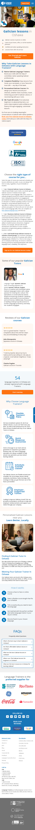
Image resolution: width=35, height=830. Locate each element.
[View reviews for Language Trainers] (17, 823)
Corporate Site (5, 753)
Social (3, 750)
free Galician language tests (10, 210)
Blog (3, 748)
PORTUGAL (21, 758)
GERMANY (21, 753)
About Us (4, 743)
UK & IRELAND (22, 746)
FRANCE (21, 761)
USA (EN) (21, 743)
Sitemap (4, 760)
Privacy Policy (5, 763)
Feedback (4, 755)
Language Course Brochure (9, 758)
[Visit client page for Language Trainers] (17, 816)
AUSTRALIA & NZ (23, 748)
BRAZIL (20, 751)
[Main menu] (33, 3)
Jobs (3, 745)
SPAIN (20, 756)
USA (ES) (26, 743)
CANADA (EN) (22, 741)
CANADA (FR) (29, 741)
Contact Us (4, 740)
